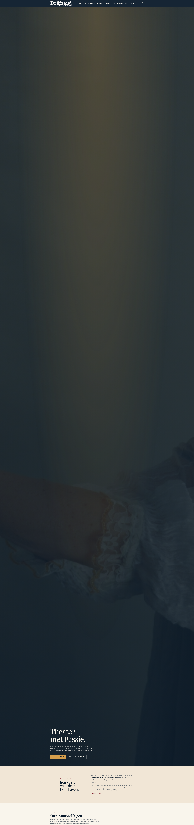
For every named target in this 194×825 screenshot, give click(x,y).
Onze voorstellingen (76, 756)
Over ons (108, 3)
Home (80, 3)
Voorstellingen (89, 3)
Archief (99, 3)
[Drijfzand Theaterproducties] (61, 3)
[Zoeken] (143, 3)
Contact (133, 3)
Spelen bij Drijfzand (120, 3)
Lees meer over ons (97, 793)
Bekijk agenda (57, 756)
